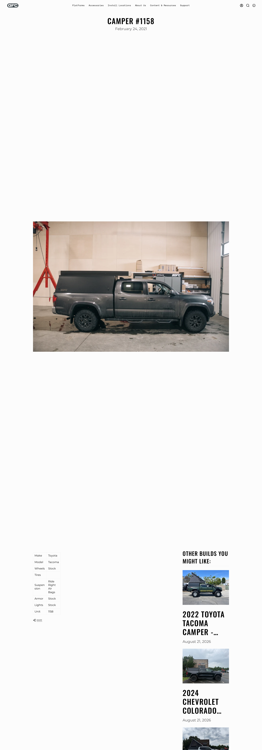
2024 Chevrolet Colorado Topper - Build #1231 (203, 701)
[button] (78, 5)
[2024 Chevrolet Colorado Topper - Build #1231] (206, 666)
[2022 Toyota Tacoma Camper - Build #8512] (206, 587)
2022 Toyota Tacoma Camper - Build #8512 (204, 623)
